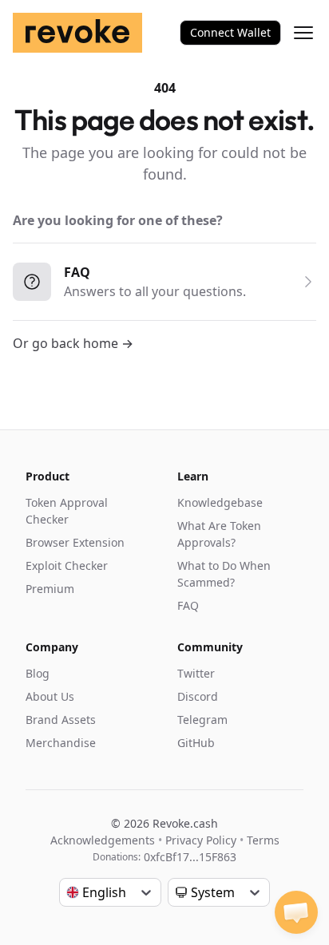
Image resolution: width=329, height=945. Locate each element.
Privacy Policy (200, 840)
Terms (263, 840)
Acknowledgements (102, 840)
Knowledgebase (220, 502)
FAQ (188, 605)
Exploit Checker (67, 565)
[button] (296, 912)
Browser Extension (75, 542)
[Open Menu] (303, 32)
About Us (50, 696)
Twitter (196, 673)
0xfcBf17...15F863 (190, 856)
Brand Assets (61, 719)
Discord (197, 696)
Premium (50, 588)
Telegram (202, 719)
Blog (38, 673)
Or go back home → (73, 343)
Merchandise (61, 742)
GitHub (196, 742)
